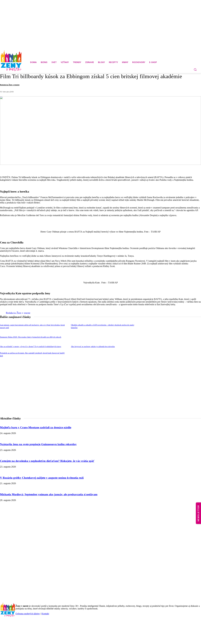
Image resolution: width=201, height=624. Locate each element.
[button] (195, 69)
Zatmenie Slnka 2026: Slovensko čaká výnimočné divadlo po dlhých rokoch (30, 337)
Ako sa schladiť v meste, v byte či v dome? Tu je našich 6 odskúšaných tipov (30, 346)
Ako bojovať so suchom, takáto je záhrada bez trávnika (93, 346)
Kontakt (45, 613)
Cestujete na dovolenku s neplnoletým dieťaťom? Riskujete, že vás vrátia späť (47, 460)
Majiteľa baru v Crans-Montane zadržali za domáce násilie (35, 427)
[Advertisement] (100, 397)
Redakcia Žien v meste (9, 85)
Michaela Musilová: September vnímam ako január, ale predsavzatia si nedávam (48, 494)
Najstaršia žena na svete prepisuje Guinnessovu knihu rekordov (38, 444)
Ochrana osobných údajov (27, 613)
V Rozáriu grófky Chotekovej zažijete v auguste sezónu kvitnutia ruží (42, 477)
